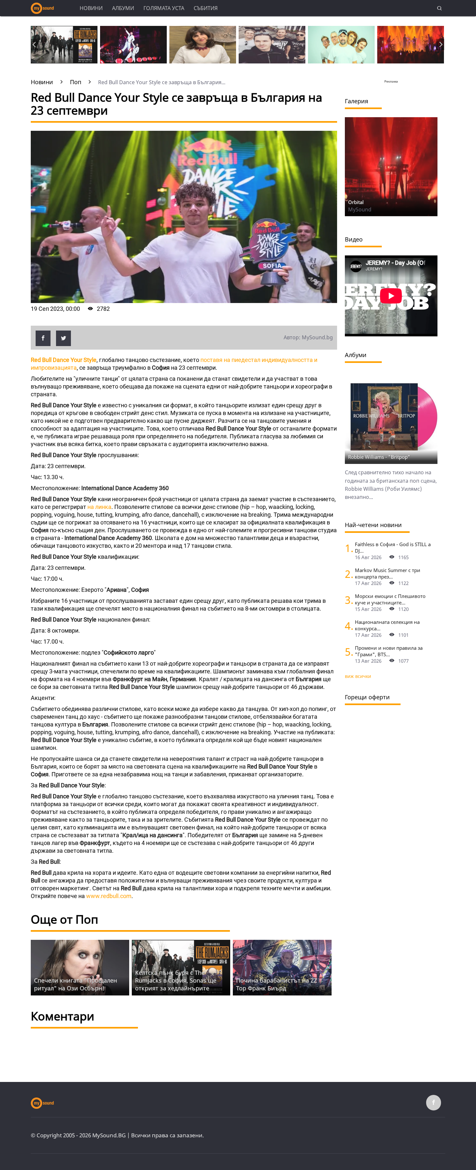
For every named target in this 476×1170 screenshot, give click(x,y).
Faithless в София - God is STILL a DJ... (393, 547)
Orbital (356, 202)
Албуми (123, 8)
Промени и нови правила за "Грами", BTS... (389, 651)
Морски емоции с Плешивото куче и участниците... (390, 599)
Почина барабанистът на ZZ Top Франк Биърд (276, 984)
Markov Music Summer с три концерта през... (387, 573)
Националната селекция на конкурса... (387, 625)
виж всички (358, 676)
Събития (206, 8)
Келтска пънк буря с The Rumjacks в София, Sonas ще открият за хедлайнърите (175, 980)
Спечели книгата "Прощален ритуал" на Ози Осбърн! (75, 984)
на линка (98, 506)
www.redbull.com (108, 896)
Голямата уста (163, 8)
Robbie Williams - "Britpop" (379, 457)
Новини (91, 8)
